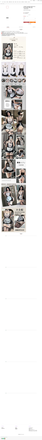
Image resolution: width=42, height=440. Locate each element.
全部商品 (1, 3)
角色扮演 (3, 3)
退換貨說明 (16, 428)
